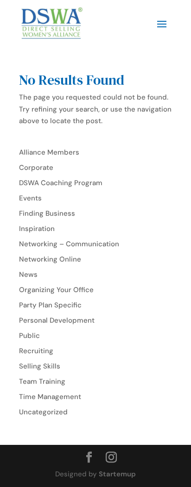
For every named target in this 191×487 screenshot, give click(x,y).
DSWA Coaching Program (60, 182)
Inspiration (37, 228)
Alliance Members (49, 152)
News (28, 274)
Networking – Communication (69, 244)
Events (30, 198)
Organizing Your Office (56, 289)
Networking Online (50, 259)
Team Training (42, 381)
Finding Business (47, 213)
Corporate (36, 167)
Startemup (117, 474)
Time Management (50, 396)
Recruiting (36, 351)
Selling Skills (39, 366)
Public (29, 335)
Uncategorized (43, 412)
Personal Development (57, 320)
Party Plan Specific (50, 305)
